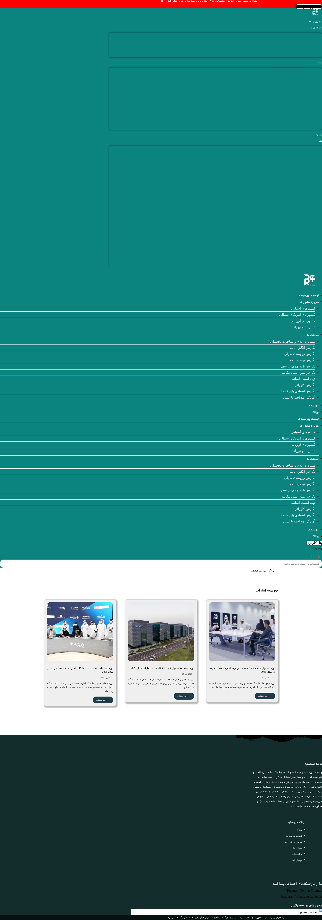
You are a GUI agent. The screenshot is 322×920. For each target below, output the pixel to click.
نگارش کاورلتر (311, 114)
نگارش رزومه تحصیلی (306, 83)
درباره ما (313, 405)
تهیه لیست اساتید (310, 108)
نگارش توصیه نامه (309, 89)
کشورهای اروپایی (309, 48)
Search (317, 549)
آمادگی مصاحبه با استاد (305, 126)
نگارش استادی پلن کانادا (305, 120)
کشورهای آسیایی (310, 36)
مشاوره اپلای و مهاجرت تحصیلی (299, 71)
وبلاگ (315, 412)
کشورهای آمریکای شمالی (303, 42)
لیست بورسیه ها (308, 295)
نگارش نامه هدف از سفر (304, 95)
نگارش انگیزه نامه (309, 77)
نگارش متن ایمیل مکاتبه (305, 102)
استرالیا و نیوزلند (310, 54)
